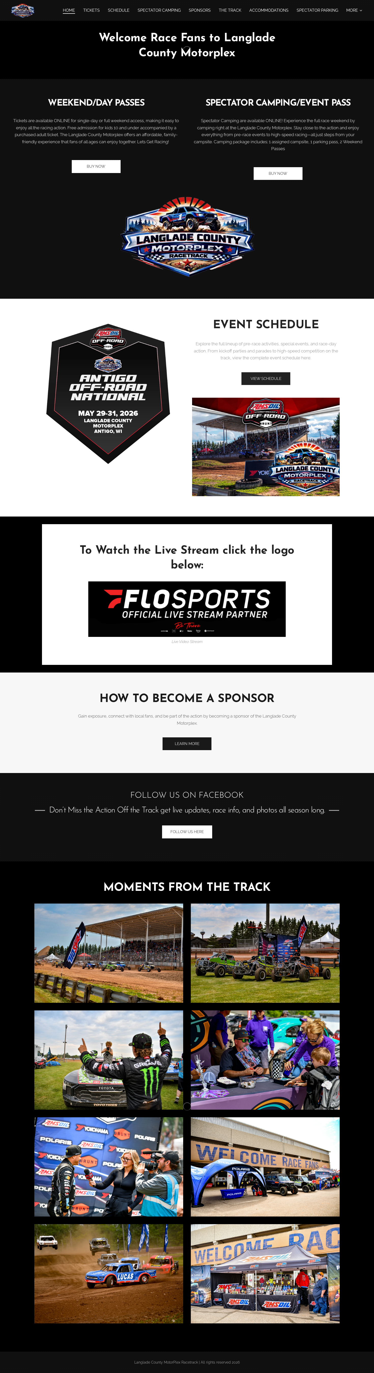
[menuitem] (70, 10)
